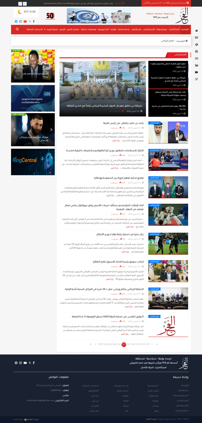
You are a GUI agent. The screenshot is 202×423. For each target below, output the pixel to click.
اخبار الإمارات (183, 391)
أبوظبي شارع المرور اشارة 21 (48, 386)
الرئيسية (185, 386)
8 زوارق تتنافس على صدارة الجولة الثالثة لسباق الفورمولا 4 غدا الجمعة (108, 317)
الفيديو (62, 30)
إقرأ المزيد (116, 141)
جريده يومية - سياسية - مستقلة (160, 16)
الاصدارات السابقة (91, 386)
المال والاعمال (182, 406)
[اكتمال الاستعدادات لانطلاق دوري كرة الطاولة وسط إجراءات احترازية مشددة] (168, 160)
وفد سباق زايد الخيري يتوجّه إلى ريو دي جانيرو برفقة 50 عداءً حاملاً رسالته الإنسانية (78, 4)
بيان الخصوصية (122, 386)
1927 (100, 345)
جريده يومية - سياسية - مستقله (154, 363)
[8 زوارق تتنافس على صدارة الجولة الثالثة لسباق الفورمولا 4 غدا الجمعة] (168, 326)
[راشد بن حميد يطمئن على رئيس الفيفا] (168, 133)
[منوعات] (196, 79)
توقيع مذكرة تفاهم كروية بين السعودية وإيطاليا (119, 178)
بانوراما (113, 30)
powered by (18, 420)
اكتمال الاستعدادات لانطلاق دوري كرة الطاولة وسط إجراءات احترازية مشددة (105, 151)
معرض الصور (73, 30)
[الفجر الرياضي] (196, 51)
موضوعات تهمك (18, 114)
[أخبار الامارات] (196, 37)
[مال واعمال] (196, 58)
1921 (128, 345)
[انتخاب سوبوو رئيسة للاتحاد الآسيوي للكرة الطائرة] (168, 271)
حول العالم (154, 396)
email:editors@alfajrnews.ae (40, 401)
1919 (138, 345)
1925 (109, 345)
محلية (126, 406)
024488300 (55, 391)
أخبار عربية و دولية (181, 396)
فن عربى (95, 401)
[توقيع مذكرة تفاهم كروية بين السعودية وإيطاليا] (168, 187)
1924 (114, 345)
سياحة (156, 406)
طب (127, 411)
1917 (148, 345)
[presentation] (20, 4)
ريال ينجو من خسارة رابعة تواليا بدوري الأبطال (120, 234)
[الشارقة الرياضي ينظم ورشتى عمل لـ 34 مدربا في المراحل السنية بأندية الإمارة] (168, 299)
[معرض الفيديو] (196, 72)
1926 (105, 345)
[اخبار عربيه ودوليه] (196, 44)
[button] (51, 66)
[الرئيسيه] (196, 30)
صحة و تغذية (124, 30)
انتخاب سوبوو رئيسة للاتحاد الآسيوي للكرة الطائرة (118, 262)
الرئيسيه (185, 30)
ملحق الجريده (52, 30)
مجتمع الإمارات (182, 411)
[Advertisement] (33, 231)
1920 (133, 345)
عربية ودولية (161, 30)
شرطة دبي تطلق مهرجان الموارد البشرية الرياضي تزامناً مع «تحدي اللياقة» (104, 106)
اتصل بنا (95, 406)
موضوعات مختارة (88, 30)
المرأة (126, 401)
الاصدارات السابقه (34, 30)
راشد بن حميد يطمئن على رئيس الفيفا (123, 123)
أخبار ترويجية (103, 30)
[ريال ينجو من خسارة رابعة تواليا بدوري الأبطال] (168, 244)
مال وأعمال (136, 30)
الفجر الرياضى (149, 30)
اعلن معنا (94, 411)
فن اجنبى (95, 396)
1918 (143, 345)
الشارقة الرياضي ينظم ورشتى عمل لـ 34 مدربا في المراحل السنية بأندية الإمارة (104, 289)
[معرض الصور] (196, 65)
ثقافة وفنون (93, 391)
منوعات (125, 396)
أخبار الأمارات (174, 30)
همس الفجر (153, 391)
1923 (119, 345)
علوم (156, 411)
